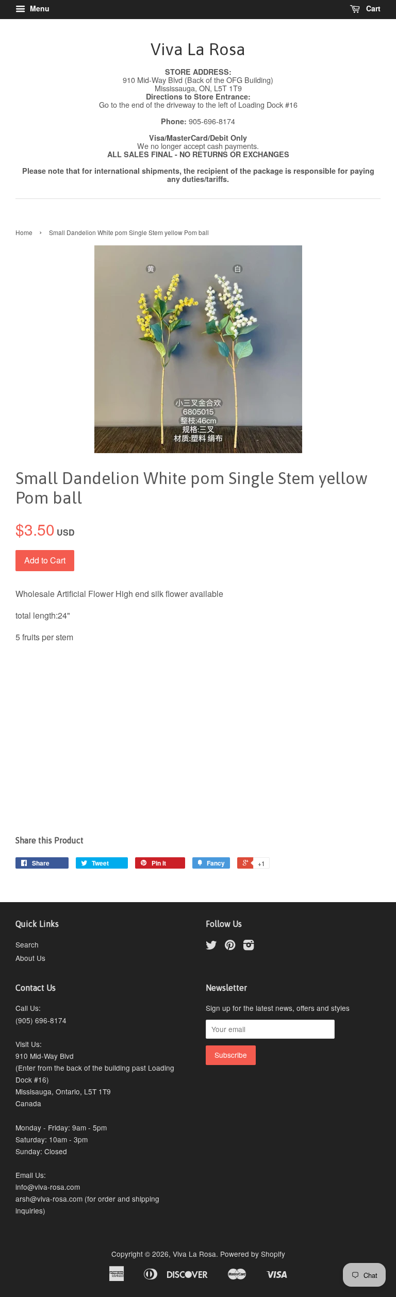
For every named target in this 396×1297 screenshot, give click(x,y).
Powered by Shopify (252, 1254)
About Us (30, 958)
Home (23, 232)
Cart (372, 8)
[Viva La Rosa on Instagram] (248, 946)
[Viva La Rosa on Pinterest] (230, 946)
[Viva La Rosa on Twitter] (211, 946)
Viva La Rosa (198, 49)
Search (27, 944)
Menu (39, 8)
